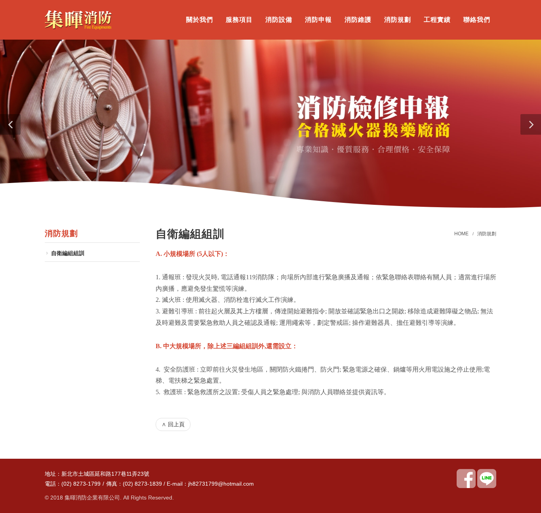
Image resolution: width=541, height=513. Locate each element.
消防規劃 (486, 233)
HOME (461, 233)
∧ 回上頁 (173, 424)
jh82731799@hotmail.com (221, 484)
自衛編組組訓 (67, 253)
